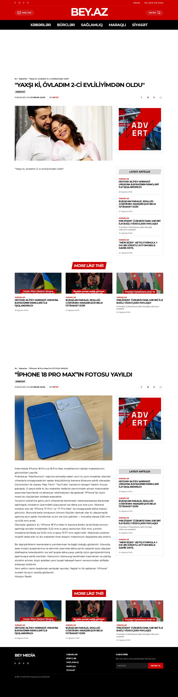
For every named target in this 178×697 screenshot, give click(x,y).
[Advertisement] (89, 50)
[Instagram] (19, 2)
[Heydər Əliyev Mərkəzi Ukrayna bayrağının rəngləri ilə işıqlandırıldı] (38, 283)
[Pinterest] (154, 97)
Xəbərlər (23, 79)
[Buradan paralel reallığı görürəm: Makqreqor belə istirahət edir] (89, 283)
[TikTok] (23, 2)
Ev (16, 79)
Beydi (55, 97)
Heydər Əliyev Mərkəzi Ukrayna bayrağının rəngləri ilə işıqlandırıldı (139, 184)
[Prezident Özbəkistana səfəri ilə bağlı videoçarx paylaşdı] (140, 283)
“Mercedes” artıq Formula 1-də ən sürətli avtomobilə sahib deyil (138, 245)
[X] (27, 2)
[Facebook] (15, 2)
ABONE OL (156, 666)
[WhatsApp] (160, 97)
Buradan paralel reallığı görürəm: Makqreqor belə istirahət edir (137, 204)
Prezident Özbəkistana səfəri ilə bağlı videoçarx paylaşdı (139, 222)
